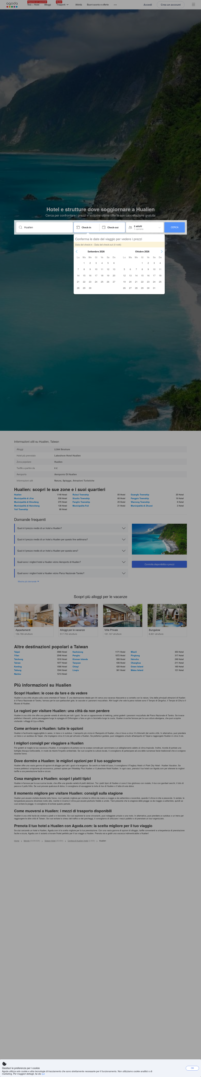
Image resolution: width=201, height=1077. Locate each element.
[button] (76, 251)
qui (43, 1073)
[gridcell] (84, 263)
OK (192, 1068)
